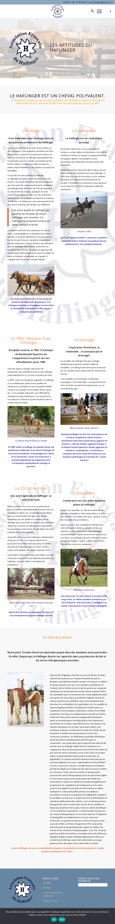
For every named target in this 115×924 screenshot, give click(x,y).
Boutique (47, 887)
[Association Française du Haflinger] (57, 11)
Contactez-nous (50, 900)
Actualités (47, 883)
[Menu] (98, 11)
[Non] (111, 916)
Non (62, 919)
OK (54, 919)
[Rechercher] (91, 11)
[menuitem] (91, 11)
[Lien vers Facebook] (110, 11)
